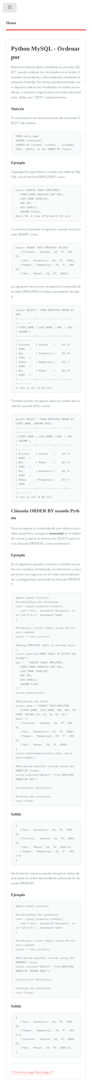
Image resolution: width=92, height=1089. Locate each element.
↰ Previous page (22, 1072)
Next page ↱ (44, 1072)
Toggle (10, 8)
